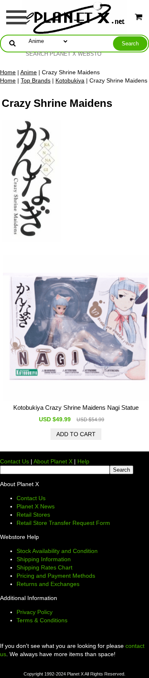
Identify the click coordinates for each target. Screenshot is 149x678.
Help (83, 461)
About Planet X (53, 461)
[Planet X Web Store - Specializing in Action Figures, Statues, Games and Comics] (74, 17)
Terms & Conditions (42, 620)
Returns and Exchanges (48, 584)
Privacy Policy (35, 612)
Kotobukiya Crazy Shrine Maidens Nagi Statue (76, 407)
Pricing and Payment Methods (56, 575)
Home (8, 72)
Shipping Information (44, 559)
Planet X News (36, 506)
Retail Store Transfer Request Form (63, 523)
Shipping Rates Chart (44, 567)
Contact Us (14, 461)
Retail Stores (33, 514)
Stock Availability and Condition (57, 551)
